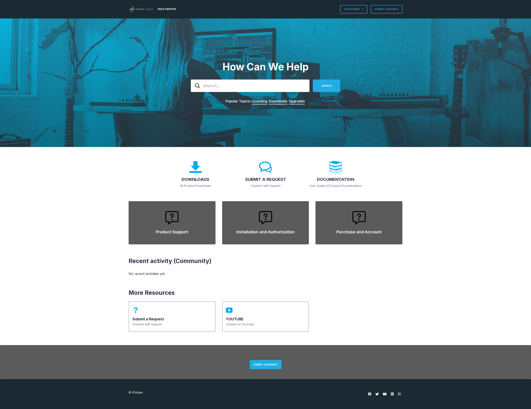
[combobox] (250, 86)
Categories (352, 9)
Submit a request (386, 9)
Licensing (259, 101)
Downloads (278, 101)
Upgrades (297, 101)
